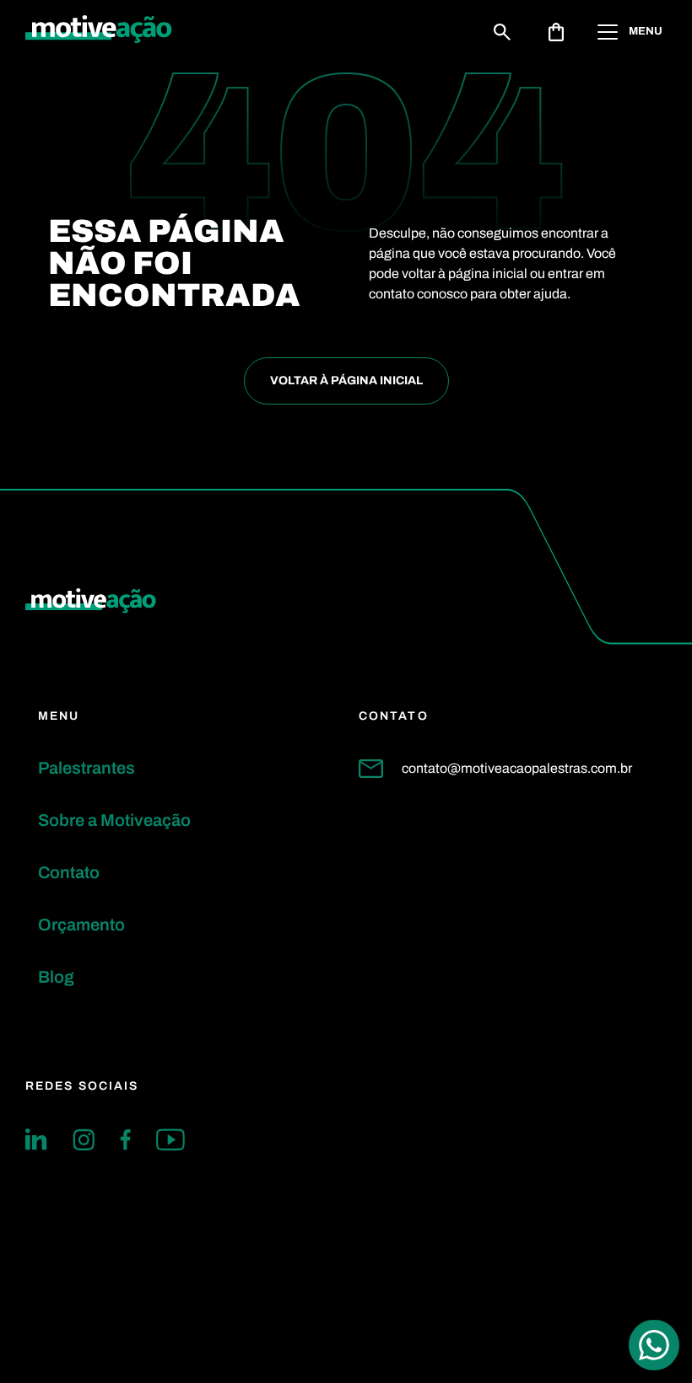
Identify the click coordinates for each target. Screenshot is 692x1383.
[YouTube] (170, 1139)
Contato (69, 872)
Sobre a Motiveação (114, 820)
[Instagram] (84, 1139)
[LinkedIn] (36, 1139)
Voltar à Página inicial (346, 380)
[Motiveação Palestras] (98, 32)
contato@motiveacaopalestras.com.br (517, 768)
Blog (56, 977)
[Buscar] (502, 32)
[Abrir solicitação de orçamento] (556, 32)
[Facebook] (125, 1139)
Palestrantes (86, 768)
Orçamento (81, 924)
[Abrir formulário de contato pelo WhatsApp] (654, 1345)
